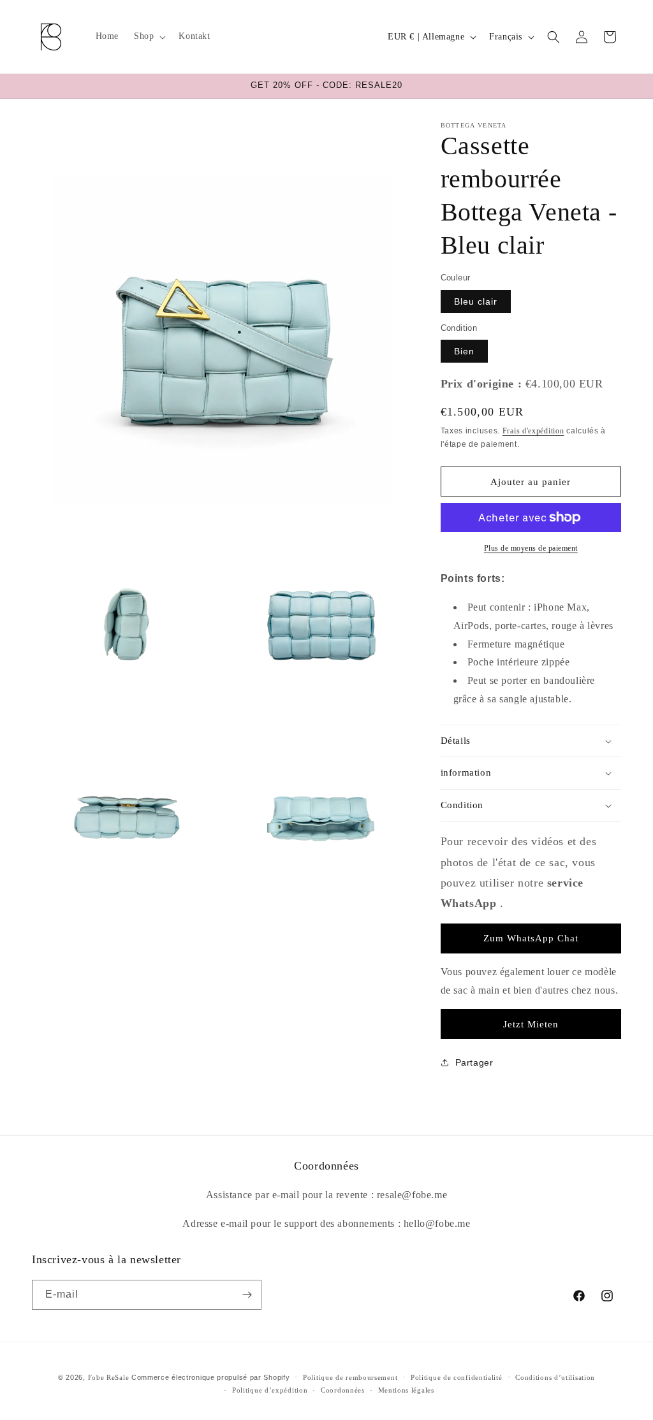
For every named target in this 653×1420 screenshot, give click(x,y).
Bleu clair (475, 301)
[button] (148, 36)
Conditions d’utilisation (555, 1377)
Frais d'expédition (533, 430)
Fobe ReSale (108, 1377)
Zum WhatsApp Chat (530, 938)
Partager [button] (474, 1062)
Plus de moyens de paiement (531, 548)
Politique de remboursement (350, 1377)
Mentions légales (406, 1390)
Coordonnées (343, 1390)
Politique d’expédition (269, 1390)
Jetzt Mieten (531, 1024)
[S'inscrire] (247, 1295)
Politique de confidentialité (457, 1377)
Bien (464, 351)
